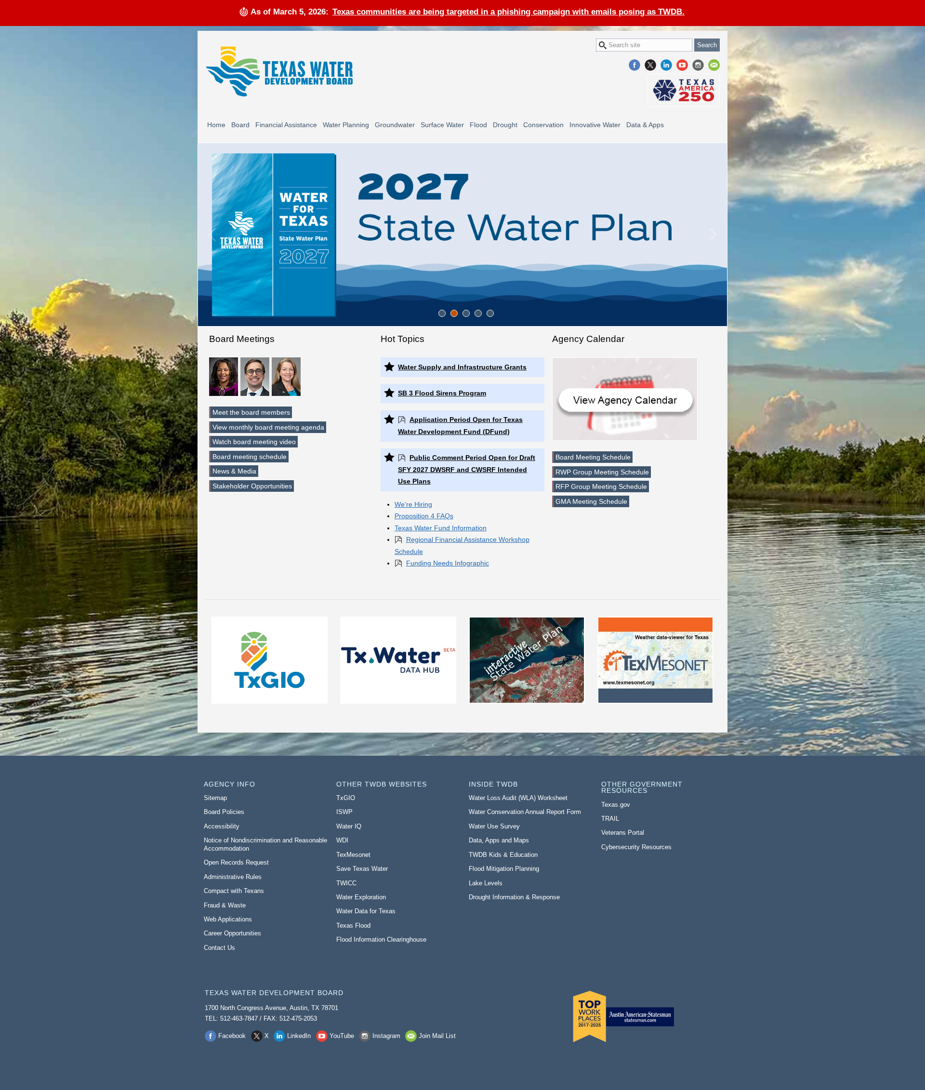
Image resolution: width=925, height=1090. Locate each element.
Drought (505, 125)
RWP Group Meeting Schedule (602, 472)
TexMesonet (353, 854)
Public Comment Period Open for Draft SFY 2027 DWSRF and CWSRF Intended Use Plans (466, 469)
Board (240, 125)
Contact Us (219, 947)
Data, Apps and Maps (499, 840)
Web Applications (228, 919)
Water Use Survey (494, 826)
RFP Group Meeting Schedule (601, 486)
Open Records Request (236, 862)
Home (216, 125)
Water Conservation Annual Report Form (525, 811)
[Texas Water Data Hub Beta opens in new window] (398, 660)
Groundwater (395, 125)
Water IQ (348, 826)
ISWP (344, 811)
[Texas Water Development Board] (279, 71)
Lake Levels (485, 883)
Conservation (543, 125)
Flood (478, 125)
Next (713, 235)
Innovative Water (595, 125)
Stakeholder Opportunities (252, 486)
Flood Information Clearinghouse (381, 939)
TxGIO (345, 797)
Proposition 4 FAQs (424, 516)
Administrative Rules (233, 876)
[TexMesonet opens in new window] (655, 660)
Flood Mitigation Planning (504, 868)
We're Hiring (413, 504)
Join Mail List (714, 65)
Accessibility (221, 826)
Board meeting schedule (249, 456)
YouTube (682, 65)
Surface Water (442, 125)
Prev (212, 235)
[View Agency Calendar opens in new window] (625, 399)
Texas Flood (353, 925)
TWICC (346, 883)
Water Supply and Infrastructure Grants (462, 367)
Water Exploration (361, 897)
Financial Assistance (286, 125)
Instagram (698, 65)
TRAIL (610, 818)
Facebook (634, 65)
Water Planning (346, 125)
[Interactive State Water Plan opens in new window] (526, 660)
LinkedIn (666, 65)
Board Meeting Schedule (593, 457)
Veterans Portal (622, 832)
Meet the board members (251, 412)
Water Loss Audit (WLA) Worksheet (518, 797)
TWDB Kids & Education (503, 854)
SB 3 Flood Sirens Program (442, 393)
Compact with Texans (234, 890)
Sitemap (215, 797)
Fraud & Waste (225, 905)
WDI (342, 840)
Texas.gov (615, 804)
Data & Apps (645, 125)
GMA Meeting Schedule (591, 501)
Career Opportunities (232, 933)
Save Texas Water (362, 868)
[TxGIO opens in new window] (269, 660)
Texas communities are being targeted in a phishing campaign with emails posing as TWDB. (508, 11)
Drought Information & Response (514, 897)
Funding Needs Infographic (447, 563)
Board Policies (224, 811)
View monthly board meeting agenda (268, 427)
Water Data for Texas (366, 911)
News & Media (234, 471)
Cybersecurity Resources (636, 847)
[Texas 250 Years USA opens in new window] (684, 90)
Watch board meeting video (254, 442)
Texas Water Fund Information (441, 528)
